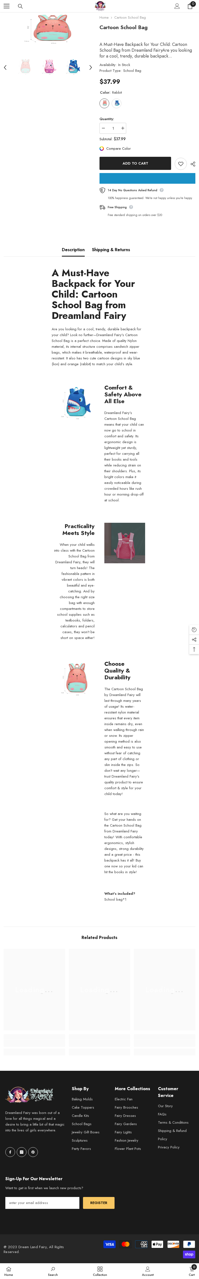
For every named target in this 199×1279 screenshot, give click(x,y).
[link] (34, 1043)
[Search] (20, 6)
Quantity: (107, 119)
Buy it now (147, 178)
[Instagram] (21, 1152)
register (98, 1202)
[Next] (90, 67)
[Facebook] (10, 1152)
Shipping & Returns (111, 250)
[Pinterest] (33, 1152)
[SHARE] (191, 164)
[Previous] (5, 67)
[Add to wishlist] (181, 164)
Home (104, 17)
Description (73, 250)
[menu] (6, 6)
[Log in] (177, 6)
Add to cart (135, 163)
